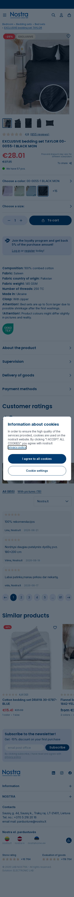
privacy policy (17, 447)
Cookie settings (37, 470)
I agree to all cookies (37, 458)
